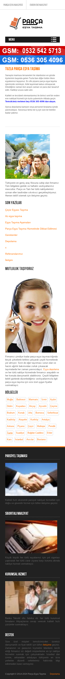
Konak (21, 412)
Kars (9, 439)
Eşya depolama (51, 369)
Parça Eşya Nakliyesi (13, 5)
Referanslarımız (14, 253)
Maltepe (41, 426)
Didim (10, 406)
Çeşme (53, 406)
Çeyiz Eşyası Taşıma (16, 209)
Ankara (10, 426)
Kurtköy (34, 419)
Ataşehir (23, 419)
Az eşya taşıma (13, 216)
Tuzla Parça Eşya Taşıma (22, 68)
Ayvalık (43, 406)
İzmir (44, 399)
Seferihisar (52, 412)
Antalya (45, 419)
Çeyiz (31, 426)
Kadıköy (11, 419)
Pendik (52, 426)
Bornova (40, 412)
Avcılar (30, 439)
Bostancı (41, 439)
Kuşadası (21, 406)
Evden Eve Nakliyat (38, 5)
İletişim (9, 260)
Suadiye (20, 433)
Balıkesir (20, 399)
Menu (12, 39)
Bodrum (11, 412)
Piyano (21, 426)
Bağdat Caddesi (36, 433)
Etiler (49, 433)
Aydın (53, 399)
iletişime (47, 644)
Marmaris (33, 399)
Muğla (10, 399)
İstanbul (19, 439)
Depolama (10, 241)
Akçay (32, 406)
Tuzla (9, 433)
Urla (30, 412)
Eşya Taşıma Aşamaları (18, 222)
